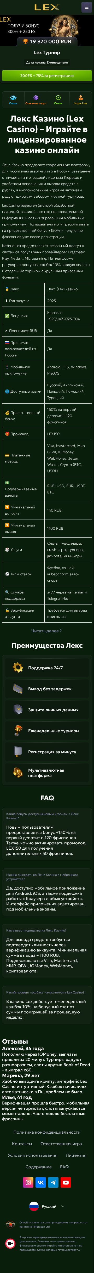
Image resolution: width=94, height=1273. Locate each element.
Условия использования (32, 1155)
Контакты (22, 1143)
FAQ (64, 1166)
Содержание (39, 1166)
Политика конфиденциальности (47, 1132)
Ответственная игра (61, 1143)
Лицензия (76, 1155)
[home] (47, 7)
